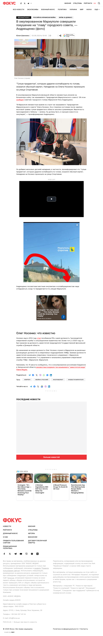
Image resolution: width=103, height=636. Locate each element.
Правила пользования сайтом (13, 542)
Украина (73, 9)
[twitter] (10, 553)
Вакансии (32, 537)
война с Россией (42, 379)
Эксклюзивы (32, 9)
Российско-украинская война (44, 17)
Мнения (67, 3)
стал (39, 338)
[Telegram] (28, 3)
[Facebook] (21, 3)
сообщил (20, 100)
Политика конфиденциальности (65, 629)
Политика (62, 9)
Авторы (31, 533)
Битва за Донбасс (65, 17)
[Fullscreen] (84, 121)
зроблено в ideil (9, 632)
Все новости (18, 9)
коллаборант (58, 379)
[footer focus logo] (12, 520)
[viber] (26, 553)
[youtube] (21, 553)
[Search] (99, 3)
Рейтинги (88, 3)
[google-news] (32, 553)
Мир (81, 9)
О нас (5, 537)
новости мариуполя (76, 379)
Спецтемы (77, 3)
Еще (96, 9)
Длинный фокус (10, 533)
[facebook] (4, 553)
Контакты (84, 629)
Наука (89, 9)
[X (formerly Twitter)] (24, 3)
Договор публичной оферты (37, 542)
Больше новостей (51, 457)
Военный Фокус (48, 9)
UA (95, 3)
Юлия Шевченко (22, 36)
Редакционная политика (10, 547)
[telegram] (15, 553)
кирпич (27, 379)
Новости (7, 526)
